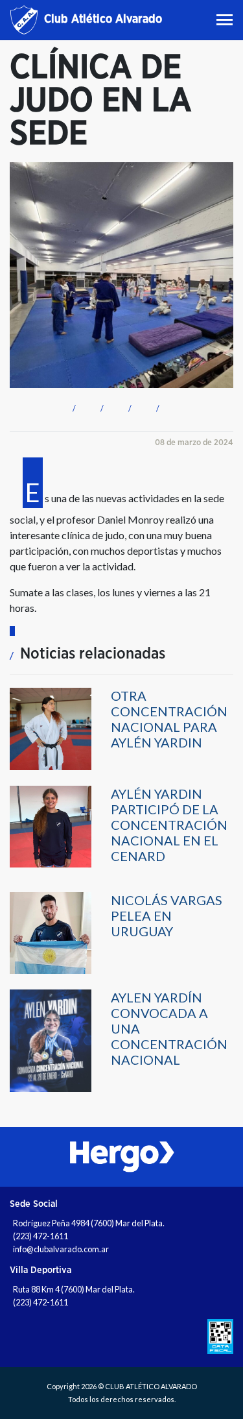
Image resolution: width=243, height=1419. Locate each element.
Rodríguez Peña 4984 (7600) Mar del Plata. (89, 1223)
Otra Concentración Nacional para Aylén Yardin (169, 719)
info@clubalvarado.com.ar (61, 1249)
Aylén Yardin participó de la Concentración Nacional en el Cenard (169, 825)
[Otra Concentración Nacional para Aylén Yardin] (50, 728)
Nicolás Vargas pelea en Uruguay (166, 915)
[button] (72, 406)
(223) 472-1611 (40, 1236)
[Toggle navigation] (226, 19)
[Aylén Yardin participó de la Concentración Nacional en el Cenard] (50, 826)
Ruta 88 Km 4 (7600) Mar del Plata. (74, 1289)
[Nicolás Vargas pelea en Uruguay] (50, 932)
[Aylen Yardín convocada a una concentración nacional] (50, 1040)
